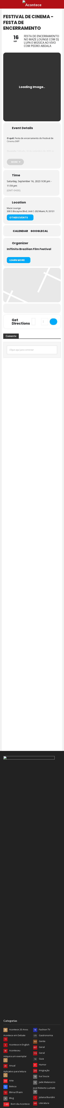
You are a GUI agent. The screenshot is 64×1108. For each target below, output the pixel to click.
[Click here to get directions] (53, 321)
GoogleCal (39, 231)
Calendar (20, 231)
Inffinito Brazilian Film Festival (29, 249)
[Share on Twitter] (25, 308)
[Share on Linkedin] (32, 308)
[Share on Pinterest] (38, 308)
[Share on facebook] (18, 308)
